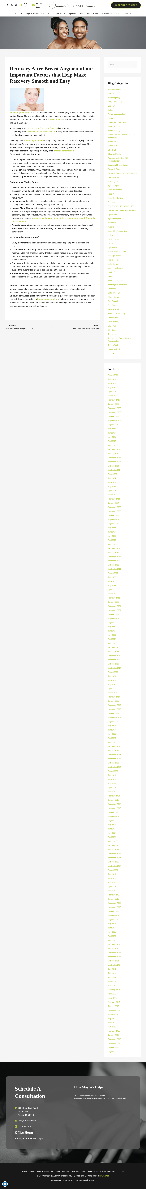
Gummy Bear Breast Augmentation (122, 210)
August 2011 (113, 1014)
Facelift (111, 194)
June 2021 (112, 631)
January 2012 (113, 1006)
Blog (83, 1171)
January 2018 (113, 800)
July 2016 (112, 874)
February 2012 (114, 1002)
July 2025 (112, 429)
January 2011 (113, 1035)
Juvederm (112, 223)
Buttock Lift (112, 146)
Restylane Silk (114, 309)
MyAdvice (104, 1176)
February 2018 (114, 796)
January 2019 (113, 750)
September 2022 (114, 569)
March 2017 (112, 841)
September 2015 (114, 915)
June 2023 (112, 532)
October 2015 (113, 911)
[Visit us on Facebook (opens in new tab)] (7, 5)
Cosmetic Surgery (115, 169)
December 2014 (114, 953)
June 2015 (112, 928)
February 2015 (114, 944)
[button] (126, 5)
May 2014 (112, 977)
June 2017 (112, 829)
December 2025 (114, 408)
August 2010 (113, 1052)
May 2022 (112, 585)
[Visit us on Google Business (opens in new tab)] (16, 5)
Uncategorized (114, 349)
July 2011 (112, 1019)
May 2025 (112, 437)
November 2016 (114, 858)
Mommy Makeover (115, 268)
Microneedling (113, 260)
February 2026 (114, 400)
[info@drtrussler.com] (25, 1120)
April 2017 (112, 837)
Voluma (111, 353)
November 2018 (114, 759)
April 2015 (112, 936)
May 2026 (112, 388)
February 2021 (114, 647)
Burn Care (112, 142)
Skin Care (112, 330)
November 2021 (114, 610)
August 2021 (113, 623)
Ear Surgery (113, 182)
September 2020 (114, 668)
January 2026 (113, 404)
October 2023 (113, 515)
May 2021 (112, 635)
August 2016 (113, 870)
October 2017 (113, 812)
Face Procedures (115, 190)
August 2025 (113, 425)
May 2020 (112, 684)
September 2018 (114, 767)
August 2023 (113, 524)
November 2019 (114, 709)
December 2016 (114, 854)
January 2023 (113, 552)
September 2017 (114, 816)
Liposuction (112, 248)
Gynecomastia (114, 215)
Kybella (111, 227)
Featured (111, 202)
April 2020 (112, 689)
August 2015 (113, 920)
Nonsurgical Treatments (117, 285)
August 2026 (113, 375)
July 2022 (112, 577)
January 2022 (113, 602)
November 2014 (114, 957)
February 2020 (114, 697)
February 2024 (114, 499)
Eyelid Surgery (114, 186)
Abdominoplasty (114, 89)
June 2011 (112, 1023)
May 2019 (112, 734)
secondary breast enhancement (40, 132)
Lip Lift (110, 243)
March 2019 (112, 742)
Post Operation (114, 305)
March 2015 (112, 940)
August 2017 (113, 821)
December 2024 (114, 458)
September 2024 (114, 470)
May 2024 (112, 486)
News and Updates (115, 280)
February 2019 (114, 746)
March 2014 (112, 986)
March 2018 (112, 792)
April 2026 (112, 392)
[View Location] (21, 5)
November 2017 (114, 808)
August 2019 (113, 722)
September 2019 (114, 717)
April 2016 (112, 887)
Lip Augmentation (115, 239)
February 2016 (114, 895)
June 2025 (112, 433)
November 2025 (114, 412)
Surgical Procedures (44, 1171)
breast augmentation (34, 140)
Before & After (92, 1171)
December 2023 (114, 507)
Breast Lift (112, 118)
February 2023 (114, 548)
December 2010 (114, 1039)
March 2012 (112, 998)
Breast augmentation (20, 112)
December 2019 (114, 705)
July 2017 (112, 825)
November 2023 (114, 511)
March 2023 (112, 544)
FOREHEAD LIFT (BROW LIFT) (121, 206)
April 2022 (112, 590)
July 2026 (112, 379)
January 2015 (113, 948)
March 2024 (112, 495)
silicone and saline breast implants (42, 128)
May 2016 (112, 882)
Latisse (111, 235)
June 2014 (112, 973)
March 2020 (112, 693)
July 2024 (112, 478)
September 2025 (114, 421)
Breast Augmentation (116, 114)
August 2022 (113, 573)
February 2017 (114, 845)
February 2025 (114, 449)
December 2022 (114, 557)
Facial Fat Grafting (115, 198)
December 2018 (114, 755)
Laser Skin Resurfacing (117, 231)
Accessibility (56, 1180)
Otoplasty (112, 289)
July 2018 (112, 775)
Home (24, 1171)
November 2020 (114, 660)
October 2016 (113, 862)
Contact (121, 1171)
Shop (57, 1171)
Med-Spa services (115, 256)
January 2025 (113, 453)
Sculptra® (112, 326)
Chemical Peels (114, 154)
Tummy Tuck (113, 345)
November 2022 (114, 561)
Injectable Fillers (114, 219)
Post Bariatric (113, 301)
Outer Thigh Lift (114, 293)
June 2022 (112, 581)
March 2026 (112, 396)
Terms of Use (81, 1180)
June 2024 (112, 482)
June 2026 (112, 383)
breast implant (55, 119)
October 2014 (113, 961)
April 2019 (112, 738)
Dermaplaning (113, 177)
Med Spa (65, 1171)
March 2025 (112, 445)
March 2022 (112, 594)
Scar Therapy (113, 322)
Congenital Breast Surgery (118, 165)
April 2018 (112, 788)
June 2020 (112, 680)
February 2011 (114, 1031)
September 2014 (114, 965)
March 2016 (112, 891)
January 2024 (113, 503)
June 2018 (112, 779)
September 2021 (114, 618)
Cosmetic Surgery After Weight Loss (122, 173)
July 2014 (112, 969)
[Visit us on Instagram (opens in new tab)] (12, 5)
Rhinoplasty (113, 318)
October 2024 (113, 466)
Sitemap (91, 1180)
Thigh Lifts (112, 334)
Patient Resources (107, 1171)
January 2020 (113, 701)
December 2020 (114, 656)
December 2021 (114, 606)
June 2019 (112, 730)
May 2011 (112, 1027)
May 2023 (112, 536)
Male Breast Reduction (117, 252)
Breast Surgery (114, 131)
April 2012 (112, 994)
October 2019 (113, 713)
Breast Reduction (115, 127)
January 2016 (113, 899)
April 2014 (112, 981)
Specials (75, 1171)
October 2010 (113, 1047)
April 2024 (112, 491)
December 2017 (114, 804)
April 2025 (112, 441)
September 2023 (114, 519)
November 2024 (114, 462)
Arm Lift (111, 94)
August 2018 (113, 771)
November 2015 (114, 907)
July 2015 (112, 924)
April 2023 (112, 540)
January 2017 (113, 849)
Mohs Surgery (113, 264)
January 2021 (113, 651)
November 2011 (114, 1010)
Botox (110, 110)
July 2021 (112, 627)
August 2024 (113, 474)
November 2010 (114, 1043)
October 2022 (113, 565)
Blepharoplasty (114, 98)
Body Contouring (115, 102)
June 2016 (112, 878)
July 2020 (112, 676)
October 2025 (113, 416)
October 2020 (113, 664)
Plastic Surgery (114, 297)
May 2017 (112, 833)
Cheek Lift (112, 150)
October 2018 (113, 763)
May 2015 (112, 932)
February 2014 (114, 990)
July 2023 (112, 528)
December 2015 (114, 903)
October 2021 (113, 614)
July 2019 (112, 726)
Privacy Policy (68, 1180)
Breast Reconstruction (117, 122)
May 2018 (112, 783)
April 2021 (112, 639)
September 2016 (114, 866)
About (31, 1171)
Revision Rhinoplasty (116, 313)
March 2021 (112, 643)
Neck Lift (111, 272)
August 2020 (113, 672)
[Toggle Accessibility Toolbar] (5, 1184)
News (110, 276)
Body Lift (111, 106)
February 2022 (114, 598)
